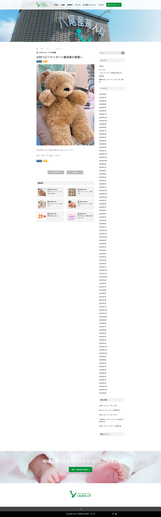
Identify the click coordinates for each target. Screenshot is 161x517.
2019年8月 (102, 360)
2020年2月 (102, 340)
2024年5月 (102, 174)
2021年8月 (102, 283)
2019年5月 (102, 370)
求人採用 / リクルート (89, 5)
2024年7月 (102, 167)
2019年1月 (102, 383)
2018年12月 (103, 386)
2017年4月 (102, 393)
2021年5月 (102, 293)
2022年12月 (103, 230)
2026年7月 (102, 97)
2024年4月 (102, 177)
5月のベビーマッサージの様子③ (110, 426)
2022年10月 (103, 237)
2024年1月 (102, 187)
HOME (56, 5)
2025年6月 (102, 134)
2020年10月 (103, 317)
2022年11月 (103, 233)
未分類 (53, 52)
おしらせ (102, 69)
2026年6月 (102, 101)
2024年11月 (103, 157)
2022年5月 (102, 253)
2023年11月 (103, 194)
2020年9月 (102, 320)
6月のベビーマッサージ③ (108, 405)
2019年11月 (103, 350)
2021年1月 (102, 307)
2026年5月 (102, 104)
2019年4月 (102, 373)
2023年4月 (102, 217)
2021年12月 (103, 270)
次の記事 (75, 172)
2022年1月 (102, 267)
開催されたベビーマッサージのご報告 (111, 81)
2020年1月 (102, 343)
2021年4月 (102, 297)
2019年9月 (102, 356)
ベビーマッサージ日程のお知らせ (110, 73)
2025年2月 (102, 147)
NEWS (101, 66)
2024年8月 (102, 164)
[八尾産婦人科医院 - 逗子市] (42, 4)
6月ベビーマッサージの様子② (109, 410)
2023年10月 (103, 197)
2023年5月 (102, 214)
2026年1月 (102, 114)
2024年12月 (103, 154)
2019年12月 (103, 346)
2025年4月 (102, 141)
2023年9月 (102, 200)
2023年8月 (102, 204)
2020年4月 (102, 333)
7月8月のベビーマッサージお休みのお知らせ (111, 420)
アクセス (101, 5)
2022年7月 (102, 247)
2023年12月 (103, 190)
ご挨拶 (63, 5)
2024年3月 (102, 180)
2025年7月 (102, 131)
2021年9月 (102, 280)
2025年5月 (102, 137)
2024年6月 (102, 170)
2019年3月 (102, 376)
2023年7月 (102, 207)
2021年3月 (102, 300)
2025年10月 (103, 121)
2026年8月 (102, 94)
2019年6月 (102, 366)
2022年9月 (102, 240)
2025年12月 (103, 117)
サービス (77, 5)
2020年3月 (102, 336)
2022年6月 (102, 250)
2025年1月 (102, 151)
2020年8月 (102, 323)
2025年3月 (102, 144)
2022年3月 (102, 260)
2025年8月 (102, 127)
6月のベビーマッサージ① (108, 415)
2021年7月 (102, 287)
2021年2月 (102, 303)
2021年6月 (102, 290)
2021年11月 (103, 273)
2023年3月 (102, 220)
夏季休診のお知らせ (52, 216)
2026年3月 (102, 111)
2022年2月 (102, 263)
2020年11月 (103, 313)
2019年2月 (102, 380)
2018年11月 (103, 390)
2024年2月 (102, 184)
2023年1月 (102, 227)
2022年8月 (102, 243)
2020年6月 (102, 330)
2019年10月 (103, 353)
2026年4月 (102, 107)
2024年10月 (103, 160)
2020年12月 (103, 310)
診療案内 (70, 5)
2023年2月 (102, 224)
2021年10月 (103, 277)
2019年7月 (102, 363)
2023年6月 (102, 210)
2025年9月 (102, 124)
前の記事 (56, 172)
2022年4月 (102, 257)
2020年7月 (102, 326)
